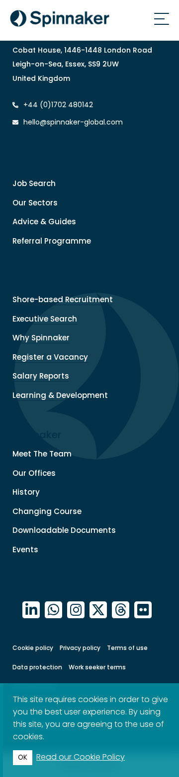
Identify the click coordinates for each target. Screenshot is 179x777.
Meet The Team (42, 454)
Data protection (37, 667)
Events (25, 549)
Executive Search (44, 319)
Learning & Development (60, 395)
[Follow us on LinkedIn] (31, 610)
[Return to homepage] (59, 20)
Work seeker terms (97, 667)
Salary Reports (40, 376)
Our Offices (34, 473)
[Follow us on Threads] (120, 610)
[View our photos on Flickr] (143, 610)
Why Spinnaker (41, 337)
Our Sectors (35, 202)
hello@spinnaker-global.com (73, 122)
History (26, 492)
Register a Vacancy (50, 357)
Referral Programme (51, 241)
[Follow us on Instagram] (76, 610)
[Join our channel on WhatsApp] (53, 610)
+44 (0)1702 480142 (57, 105)
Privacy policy (80, 648)
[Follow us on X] (98, 610)
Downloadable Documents (64, 530)
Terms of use (127, 648)
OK (22, 757)
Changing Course (47, 511)
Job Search (34, 183)
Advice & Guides (44, 221)
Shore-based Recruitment (62, 299)
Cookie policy (32, 648)
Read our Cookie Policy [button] (80, 757)
